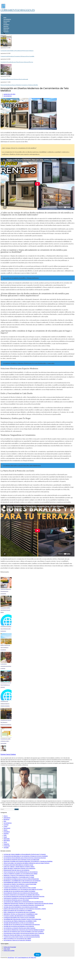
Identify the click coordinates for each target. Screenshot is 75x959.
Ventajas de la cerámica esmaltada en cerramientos (19, 926)
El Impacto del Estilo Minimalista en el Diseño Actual (18, 865)
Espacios (6, 26)
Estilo (5, 835)
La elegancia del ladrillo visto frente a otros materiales (19, 917)
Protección (7, 846)
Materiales (6, 28)
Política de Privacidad (10, 947)
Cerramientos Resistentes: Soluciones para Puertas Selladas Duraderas (24, 930)
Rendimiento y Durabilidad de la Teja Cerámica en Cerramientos (22, 880)
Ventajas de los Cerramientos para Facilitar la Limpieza (19, 891)
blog (5, 821)
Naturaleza (7, 840)
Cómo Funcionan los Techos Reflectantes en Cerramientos (21, 872)
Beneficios (6, 819)
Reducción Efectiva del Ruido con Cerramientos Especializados (21, 935)
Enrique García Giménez (8, 754)
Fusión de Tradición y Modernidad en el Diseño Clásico (19, 866)
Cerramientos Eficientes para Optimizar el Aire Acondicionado (14, 79)
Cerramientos (7, 19)
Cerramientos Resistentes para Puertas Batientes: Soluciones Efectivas (24, 896)
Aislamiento (7, 818)
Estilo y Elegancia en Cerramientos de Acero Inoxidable (19, 912)
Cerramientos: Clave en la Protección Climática (17, 940)
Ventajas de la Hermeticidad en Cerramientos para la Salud (21, 907)
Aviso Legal (7, 949)
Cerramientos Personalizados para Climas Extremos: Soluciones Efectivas (17, 62)
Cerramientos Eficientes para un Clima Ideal (16, 900)
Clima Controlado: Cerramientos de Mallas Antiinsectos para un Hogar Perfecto (26, 863)
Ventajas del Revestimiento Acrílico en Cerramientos (19, 923)
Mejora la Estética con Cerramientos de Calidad (17, 938)
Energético (6, 24)
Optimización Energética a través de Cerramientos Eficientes (21, 898)
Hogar (5, 837)
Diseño (5, 830)
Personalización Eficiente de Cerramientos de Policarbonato (21, 893)
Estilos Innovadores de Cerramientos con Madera (18, 910)
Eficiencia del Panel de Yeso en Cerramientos (16, 870)
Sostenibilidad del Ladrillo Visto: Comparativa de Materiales (20, 882)
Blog (37, 955)
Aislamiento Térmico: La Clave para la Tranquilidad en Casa (20, 914)
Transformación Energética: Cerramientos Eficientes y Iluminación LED (24, 905)
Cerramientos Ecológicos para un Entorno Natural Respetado (21, 879)
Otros (5, 842)
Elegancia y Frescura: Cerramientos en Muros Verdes (19, 875)
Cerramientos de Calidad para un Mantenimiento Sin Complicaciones (23, 902)
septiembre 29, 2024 (9, 94)
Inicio (5, 17)
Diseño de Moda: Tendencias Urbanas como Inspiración (19, 868)
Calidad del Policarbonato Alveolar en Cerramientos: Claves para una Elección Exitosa (28, 903)
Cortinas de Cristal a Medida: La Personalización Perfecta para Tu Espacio (17, 50)
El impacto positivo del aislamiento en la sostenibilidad (19, 916)
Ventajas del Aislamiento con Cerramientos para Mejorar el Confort (23, 889)
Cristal (5, 23)
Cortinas (6, 825)
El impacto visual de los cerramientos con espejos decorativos (21, 895)
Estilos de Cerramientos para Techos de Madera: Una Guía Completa (23, 931)
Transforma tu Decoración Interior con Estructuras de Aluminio (22, 937)
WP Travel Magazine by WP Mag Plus (25, 957)
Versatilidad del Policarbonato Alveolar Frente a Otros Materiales (22, 919)
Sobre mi (6, 30)
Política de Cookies (9, 950)
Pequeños (6, 844)
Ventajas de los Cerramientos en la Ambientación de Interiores (22, 924)
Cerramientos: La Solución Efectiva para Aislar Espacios (19, 928)
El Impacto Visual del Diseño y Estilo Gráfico (16, 886)
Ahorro (6, 816)
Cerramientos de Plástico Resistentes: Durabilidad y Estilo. (20, 921)
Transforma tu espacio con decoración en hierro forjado (20, 888)
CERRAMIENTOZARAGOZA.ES (18, 10)
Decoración (7, 21)
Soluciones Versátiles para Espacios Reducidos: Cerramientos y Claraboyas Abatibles (19, 85)
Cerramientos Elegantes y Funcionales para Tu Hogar (19, 877)
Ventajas (6, 847)
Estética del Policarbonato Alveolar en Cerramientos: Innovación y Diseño (25, 909)
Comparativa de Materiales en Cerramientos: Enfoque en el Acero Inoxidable (17, 56)
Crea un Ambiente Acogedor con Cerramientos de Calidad (20, 873)
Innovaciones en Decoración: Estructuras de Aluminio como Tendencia (24, 933)
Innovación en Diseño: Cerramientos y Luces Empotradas (20, 884)
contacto (6, 31)
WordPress (11, 957)
